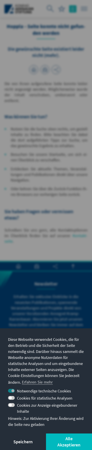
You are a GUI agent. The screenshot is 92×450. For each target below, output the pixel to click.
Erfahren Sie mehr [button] (37, 382)
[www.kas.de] (19, 8)
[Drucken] (33, 69)
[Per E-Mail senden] (44, 69)
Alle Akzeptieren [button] (68, 442)
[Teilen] (56, 69)
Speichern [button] (23, 441)
